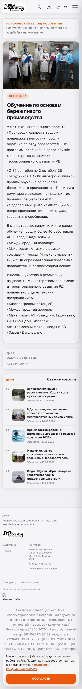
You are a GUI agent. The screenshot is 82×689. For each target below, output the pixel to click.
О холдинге (9, 582)
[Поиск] (40, 7)
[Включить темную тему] (49, 7)
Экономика (17, 96)
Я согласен (41, 678)
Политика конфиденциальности (22, 589)
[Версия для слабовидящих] (58, 7)
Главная (7, 550)
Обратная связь (29, 582)
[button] (75, 7)
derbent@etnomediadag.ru (43, 568)
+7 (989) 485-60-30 (40, 563)
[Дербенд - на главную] (20, 7)
